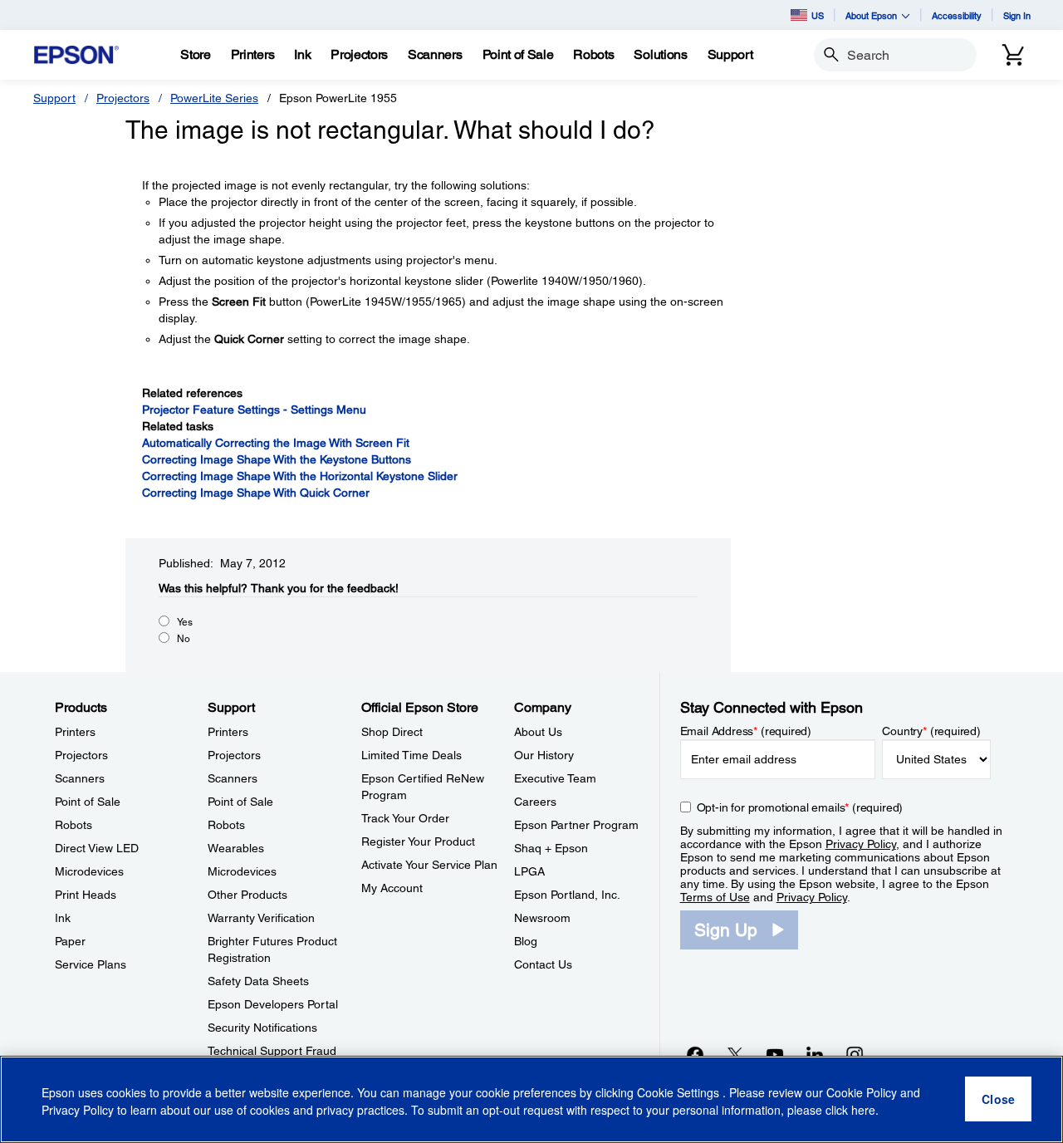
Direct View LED (97, 848)
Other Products (247, 894)
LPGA (529, 871)
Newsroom (542, 918)
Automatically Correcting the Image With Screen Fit (275, 442)
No (183, 639)
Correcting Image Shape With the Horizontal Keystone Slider (300, 476)
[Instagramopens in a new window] (855, 1054)
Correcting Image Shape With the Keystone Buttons (276, 459)
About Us (538, 731)
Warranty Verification (261, 918)
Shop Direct (392, 731)
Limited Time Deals (411, 755)
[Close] (998, 1099)
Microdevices (89, 871)
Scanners (80, 778)
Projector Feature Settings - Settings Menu (254, 409)
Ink (63, 918)
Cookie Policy (861, 1093)
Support (54, 98)
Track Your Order (405, 818)
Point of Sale (87, 801)
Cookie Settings (680, 1093)
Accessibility (957, 15)
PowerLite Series (214, 98)
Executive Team (555, 778)
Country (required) (931, 731)
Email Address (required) (746, 731)
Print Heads (85, 894)
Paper (70, 941)
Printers (75, 731)
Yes (185, 622)
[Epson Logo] (76, 55)
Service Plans (90, 964)
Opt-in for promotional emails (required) (800, 807)
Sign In (1017, 15)
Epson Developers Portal (273, 1004)
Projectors (122, 98)
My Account (392, 888)
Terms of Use (715, 897)
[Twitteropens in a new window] (735, 1054)
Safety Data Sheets (258, 981)
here (863, 1110)
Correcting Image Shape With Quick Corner (256, 492)
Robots (73, 824)
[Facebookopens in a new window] (695, 1054)
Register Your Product (418, 841)
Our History (544, 755)
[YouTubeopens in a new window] (775, 1054)
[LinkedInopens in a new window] (815, 1054)
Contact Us (543, 964)
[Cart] (1013, 54)
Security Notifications (262, 1027)
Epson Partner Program (576, 824)
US (817, 15)
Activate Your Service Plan (429, 864)
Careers (535, 801)
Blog (525, 941)
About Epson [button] (871, 15)
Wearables (236, 848)
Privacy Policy (860, 844)
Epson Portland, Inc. (567, 894)
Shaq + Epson (551, 848)
